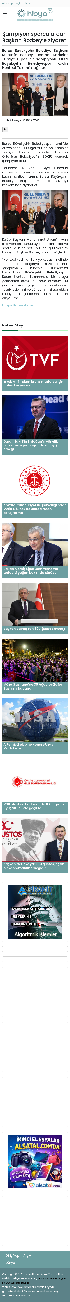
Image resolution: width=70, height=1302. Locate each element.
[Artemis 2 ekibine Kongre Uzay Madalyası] (35, 720)
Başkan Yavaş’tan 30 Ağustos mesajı (34, 628)
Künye (27, 3)
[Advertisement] (35, 992)
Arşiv (18, 3)
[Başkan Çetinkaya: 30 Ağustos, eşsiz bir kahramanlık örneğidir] (35, 840)
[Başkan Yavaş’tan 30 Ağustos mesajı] (35, 604)
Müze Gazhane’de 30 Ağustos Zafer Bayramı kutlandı (32, 686)
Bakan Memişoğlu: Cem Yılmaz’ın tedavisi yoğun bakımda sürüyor (30, 571)
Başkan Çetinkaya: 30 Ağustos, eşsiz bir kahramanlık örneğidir (33, 866)
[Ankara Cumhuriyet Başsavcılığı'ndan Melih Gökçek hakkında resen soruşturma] (35, 481)
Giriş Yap (7, 3)
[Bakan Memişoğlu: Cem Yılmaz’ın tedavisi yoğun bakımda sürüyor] (35, 544)
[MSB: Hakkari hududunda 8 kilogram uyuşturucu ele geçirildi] (35, 780)
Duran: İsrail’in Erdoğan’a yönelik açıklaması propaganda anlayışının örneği (33, 445)
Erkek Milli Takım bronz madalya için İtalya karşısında (33, 383)
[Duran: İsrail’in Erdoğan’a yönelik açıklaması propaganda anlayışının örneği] (35, 417)
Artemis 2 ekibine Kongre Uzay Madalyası (28, 746)
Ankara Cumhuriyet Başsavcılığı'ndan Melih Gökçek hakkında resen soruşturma (35, 509)
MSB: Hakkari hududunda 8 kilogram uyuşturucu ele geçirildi (33, 806)
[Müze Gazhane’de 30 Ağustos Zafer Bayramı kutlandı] (35, 660)
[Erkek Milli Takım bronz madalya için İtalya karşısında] (35, 357)
